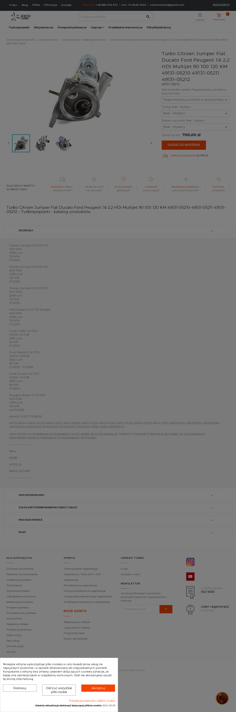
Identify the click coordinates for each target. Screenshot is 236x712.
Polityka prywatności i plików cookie (92, 700)
